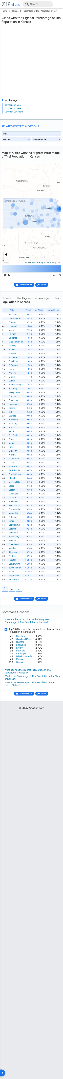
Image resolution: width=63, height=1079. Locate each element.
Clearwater (13, 494)
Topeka (12, 408)
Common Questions (14, 111)
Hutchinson (14, 579)
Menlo (11, 330)
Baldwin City (14, 470)
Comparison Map (13, 105)
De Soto (12, 497)
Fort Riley (13, 388)
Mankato (13, 466)
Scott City (13, 423)
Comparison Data (13, 108)
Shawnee (13, 349)
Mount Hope (14, 513)
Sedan (11, 486)
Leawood (13, 326)
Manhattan (14, 459)
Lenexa (12, 369)
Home (4, 11)
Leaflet (26, 263)
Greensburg (14, 536)
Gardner (12, 529)
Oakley (12, 490)
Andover (12, 373)
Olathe (12, 377)
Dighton (12, 322)
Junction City (15, 568)
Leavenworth (14, 564)
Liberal (12, 478)
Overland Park (15, 318)
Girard (11, 439)
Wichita (12, 455)
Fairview (12, 334)
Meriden (12, 548)
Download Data (26, 285)
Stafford (12, 416)
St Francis (13, 501)
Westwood (13, 420)
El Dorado (13, 365)
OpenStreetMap (37, 263)
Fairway (12, 346)
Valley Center (15, 392)
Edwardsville (14, 509)
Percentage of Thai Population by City (40, 11)
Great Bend (14, 544)
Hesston (12, 560)
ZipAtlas (57, 263)
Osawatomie (14, 525)
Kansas (15, 11)
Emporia (12, 396)
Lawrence (13, 404)
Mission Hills (14, 482)
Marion (12, 443)
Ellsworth (13, 451)
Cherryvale (13, 400)
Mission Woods (16, 342)
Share (43, 285)
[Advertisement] (31, 63)
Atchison (13, 552)
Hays (11, 447)
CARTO (48, 263)
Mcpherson (14, 575)
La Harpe (13, 338)
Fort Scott (13, 435)
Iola (10, 412)
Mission (12, 353)
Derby (11, 462)
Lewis (11, 521)
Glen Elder (13, 361)
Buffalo (12, 427)
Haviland (13, 314)
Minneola (13, 357)
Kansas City (14, 505)
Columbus (13, 533)
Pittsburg (13, 517)
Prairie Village (15, 474)
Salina (11, 571)
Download (55, 160)
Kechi (11, 431)
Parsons (12, 540)
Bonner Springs (16, 384)
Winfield (12, 556)
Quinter (12, 381)
